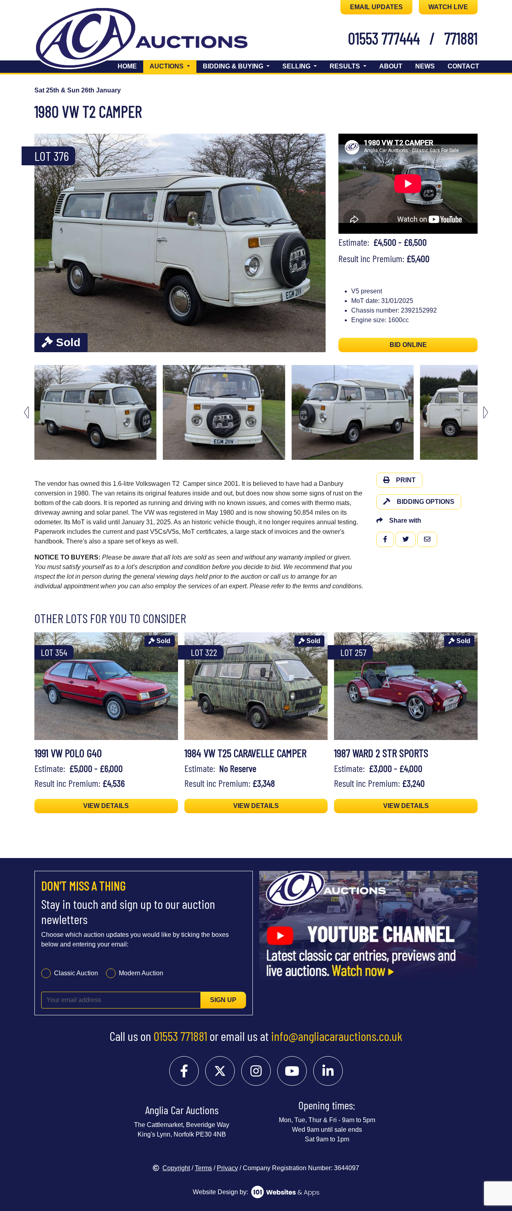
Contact (463, 66)
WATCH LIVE (448, 7)
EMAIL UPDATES (376, 7)
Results (346, 66)
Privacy (227, 1168)
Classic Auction (76, 973)
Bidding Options (425, 501)
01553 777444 (384, 38)
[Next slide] (314, 243)
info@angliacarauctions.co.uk (336, 1035)
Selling (297, 66)
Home (127, 66)
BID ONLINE (408, 344)
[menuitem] (95, 412)
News (425, 66)
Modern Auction (141, 973)
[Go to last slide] (26, 412)
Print (406, 480)
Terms (203, 1168)
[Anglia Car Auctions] (155, 39)
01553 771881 (180, 1035)
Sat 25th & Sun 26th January (77, 90)
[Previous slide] (45, 243)
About (390, 66)
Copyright (176, 1168)
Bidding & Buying (234, 66)
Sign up (223, 999)
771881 (461, 38)
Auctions (173, 66)
